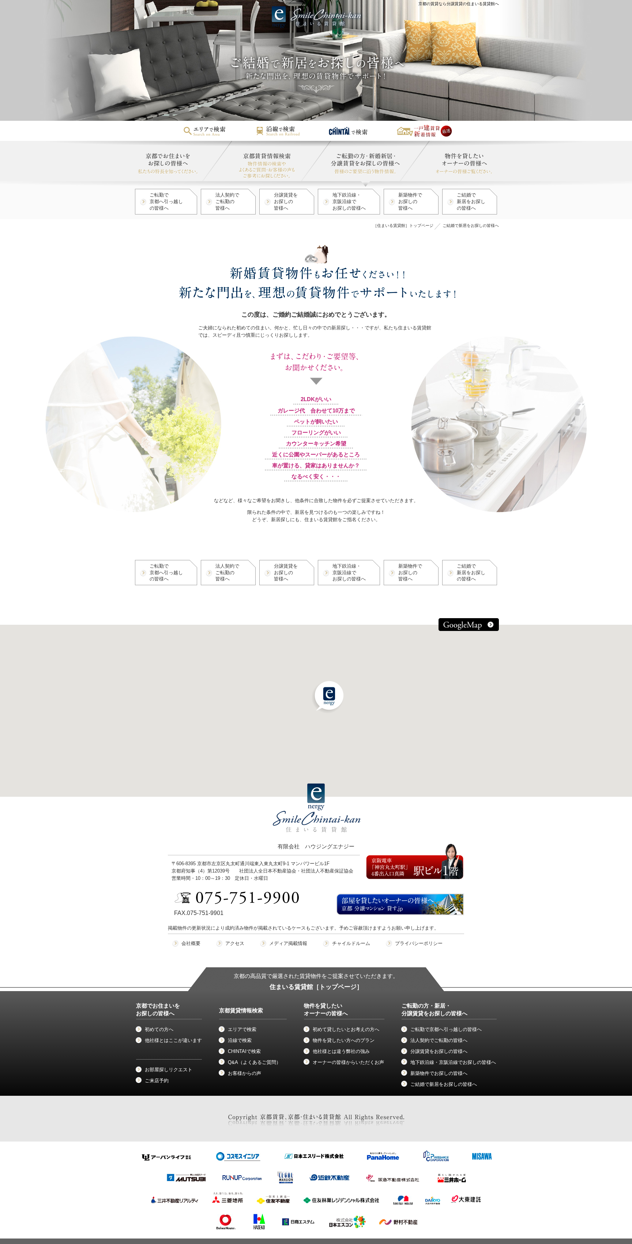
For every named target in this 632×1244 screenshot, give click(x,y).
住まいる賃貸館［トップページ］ (316, 986)
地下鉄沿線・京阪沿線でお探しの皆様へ (349, 201)
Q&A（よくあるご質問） (254, 1062)
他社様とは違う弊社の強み (341, 1051)
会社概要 (190, 943)
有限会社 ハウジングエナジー (316, 846)
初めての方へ (159, 1029)
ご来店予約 (157, 1080)
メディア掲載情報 (288, 943)
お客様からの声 (244, 1073)
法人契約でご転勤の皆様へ (227, 201)
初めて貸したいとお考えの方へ (346, 1029)
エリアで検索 (242, 1029)
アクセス (234, 943)
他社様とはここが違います (173, 1040)
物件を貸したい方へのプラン (344, 1040)
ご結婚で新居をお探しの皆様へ (471, 201)
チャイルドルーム (351, 943)
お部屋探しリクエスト (168, 1069)
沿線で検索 (240, 1040)
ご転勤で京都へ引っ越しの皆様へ (166, 201)
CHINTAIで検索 (244, 1051)
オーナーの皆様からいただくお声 (348, 1062)
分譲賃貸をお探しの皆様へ (286, 201)
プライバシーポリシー (419, 943)
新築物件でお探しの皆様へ (410, 201)
